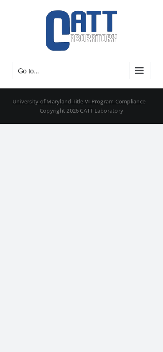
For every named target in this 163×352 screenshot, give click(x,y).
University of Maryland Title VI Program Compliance (79, 101)
